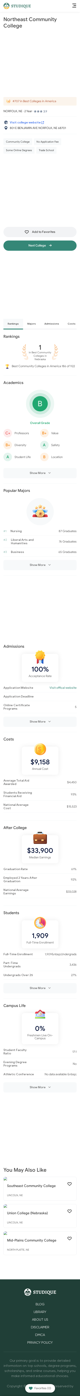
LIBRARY (40, 1312)
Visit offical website (63, 688)
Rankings (13, 323)
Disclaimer (40, 1327)
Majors (31, 323)
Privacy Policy (40, 1342)
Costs (72, 323)
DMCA (40, 1335)
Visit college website (25, 122)
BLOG (40, 1304)
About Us (40, 1320)
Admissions (51, 323)
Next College (37, 245)
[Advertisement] (40, 63)
